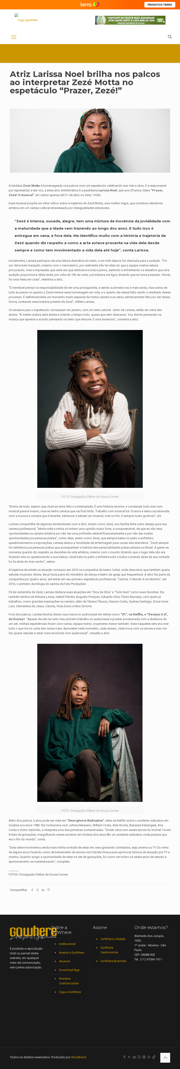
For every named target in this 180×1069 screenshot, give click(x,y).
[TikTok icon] (154, 1057)
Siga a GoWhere (70, 992)
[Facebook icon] (124, 1057)
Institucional (67, 944)
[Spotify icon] (144, 1057)
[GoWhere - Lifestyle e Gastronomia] (26, 20)
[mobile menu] (14, 37)
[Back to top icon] (165, 1058)
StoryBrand (78, 1057)
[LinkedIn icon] (134, 1057)
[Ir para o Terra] (90, 4)
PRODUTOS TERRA (160, 4)
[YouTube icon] (129, 1057)
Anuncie (64, 961)
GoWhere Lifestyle (113, 939)
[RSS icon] (149, 1057)
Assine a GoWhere (71, 952)
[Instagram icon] (139, 1057)
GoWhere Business (113, 961)
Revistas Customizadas (69, 981)
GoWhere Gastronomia (109, 950)
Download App (69, 970)
